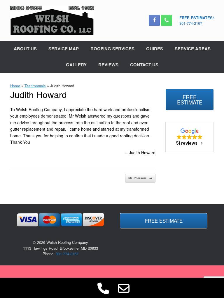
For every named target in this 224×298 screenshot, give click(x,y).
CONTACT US (144, 64)
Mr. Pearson (140, 178)
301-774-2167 (190, 23)
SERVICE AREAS (193, 48)
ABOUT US (25, 48)
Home (15, 85)
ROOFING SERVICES (112, 48)
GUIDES (154, 48)
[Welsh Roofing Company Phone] (166, 20)
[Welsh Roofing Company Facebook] (154, 20)
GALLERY (76, 64)
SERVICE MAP (63, 48)
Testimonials (35, 85)
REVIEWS (108, 64)
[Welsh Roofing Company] (52, 20)
